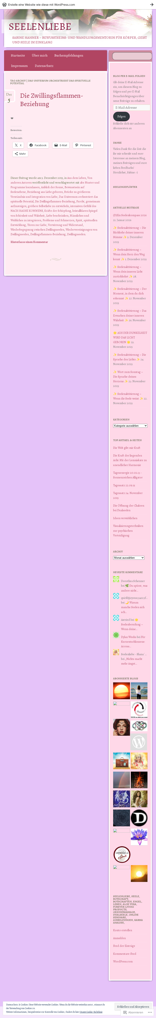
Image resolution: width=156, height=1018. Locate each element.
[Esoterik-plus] (121, 709)
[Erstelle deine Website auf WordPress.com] (78, 4)
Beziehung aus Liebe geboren (45, 192)
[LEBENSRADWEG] (122, 855)
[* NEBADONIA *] (121, 837)
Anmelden (119, 938)
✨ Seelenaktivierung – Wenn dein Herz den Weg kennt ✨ (129, 254)
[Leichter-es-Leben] (139, 710)
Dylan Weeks (128, 637)
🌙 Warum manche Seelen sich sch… (132, 607)
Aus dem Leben (76, 178)
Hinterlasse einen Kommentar (29, 242)
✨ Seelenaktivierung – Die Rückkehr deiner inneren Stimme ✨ (129, 232)
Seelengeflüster (125, 187)
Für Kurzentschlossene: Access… (133, 641)
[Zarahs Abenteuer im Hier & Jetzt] (121, 799)
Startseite (18, 55)
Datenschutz (44, 65)
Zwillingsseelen (76, 234)
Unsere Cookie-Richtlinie (91, 1012)
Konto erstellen (122, 930)
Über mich (40, 55)
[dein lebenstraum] (121, 762)
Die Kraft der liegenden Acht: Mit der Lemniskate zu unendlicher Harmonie (130, 460)
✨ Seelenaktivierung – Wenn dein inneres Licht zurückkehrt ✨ (128, 271)
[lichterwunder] (121, 781)
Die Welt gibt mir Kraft (126, 448)
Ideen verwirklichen (125, 518)
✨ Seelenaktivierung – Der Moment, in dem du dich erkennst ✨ (130, 293)
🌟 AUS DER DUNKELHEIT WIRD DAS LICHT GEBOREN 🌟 (130, 337)
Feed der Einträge (124, 946)
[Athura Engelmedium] (121, 728)
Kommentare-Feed (124, 954)
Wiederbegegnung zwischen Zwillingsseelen (37, 230)
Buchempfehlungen (68, 55)
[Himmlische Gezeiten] (121, 819)
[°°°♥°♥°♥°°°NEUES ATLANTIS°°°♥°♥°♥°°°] (139, 838)
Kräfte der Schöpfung (57, 211)
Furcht (80, 201)
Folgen (121, 116)
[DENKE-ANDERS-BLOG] (139, 819)
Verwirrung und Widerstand (65, 225)
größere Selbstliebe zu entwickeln (48, 206)
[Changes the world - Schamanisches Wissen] (139, 781)
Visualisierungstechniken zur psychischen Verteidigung (128, 530)
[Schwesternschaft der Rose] (139, 799)
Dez (9, 96)
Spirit (79, 220)
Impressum (19, 65)
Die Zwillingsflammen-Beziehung (51, 99)
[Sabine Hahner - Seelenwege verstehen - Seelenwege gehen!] (139, 691)
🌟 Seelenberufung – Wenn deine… (132, 624)
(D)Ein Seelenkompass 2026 (129, 215)
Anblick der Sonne (52, 187)
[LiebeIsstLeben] (139, 727)
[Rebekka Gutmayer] (138, 742)
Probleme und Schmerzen (58, 220)
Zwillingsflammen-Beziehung (48, 234)
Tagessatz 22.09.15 (124, 485)
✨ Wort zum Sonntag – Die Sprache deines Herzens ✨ (128, 376)
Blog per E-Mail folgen (129, 76)
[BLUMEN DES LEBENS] (139, 874)
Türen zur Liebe (37, 225)
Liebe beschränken (57, 216)
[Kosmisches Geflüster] (121, 873)
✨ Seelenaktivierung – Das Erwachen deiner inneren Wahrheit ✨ (129, 315)
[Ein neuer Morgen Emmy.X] (121, 691)
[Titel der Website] (139, 762)
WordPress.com (123, 961)
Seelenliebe (40, 26)
